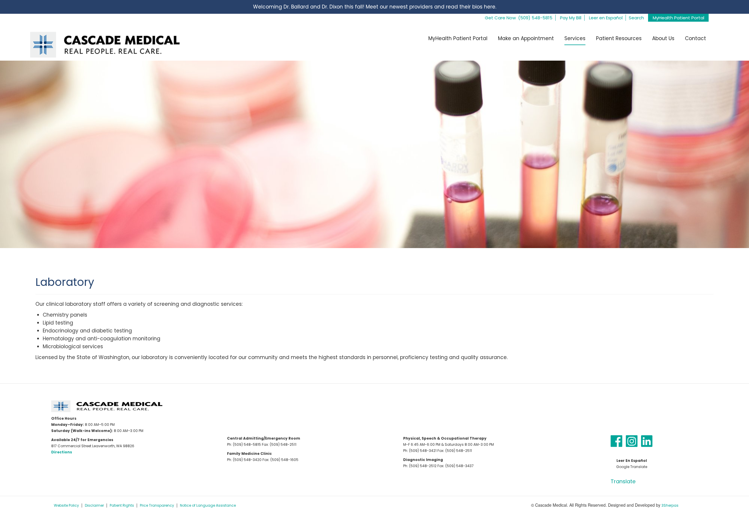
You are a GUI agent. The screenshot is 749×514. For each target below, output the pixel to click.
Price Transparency (157, 505)
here (489, 6)
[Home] (101, 44)
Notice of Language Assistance (208, 505)
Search (636, 18)
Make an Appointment (526, 38)
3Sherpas (670, 505)
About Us (663, 38)
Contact (695, 38)
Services (574, 38)
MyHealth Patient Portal (678, 18)
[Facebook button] (616, 440)
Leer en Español (606, 18)
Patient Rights (122, 505)
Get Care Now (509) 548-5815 (518, 18)
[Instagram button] (632, 440)
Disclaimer (94, 505)
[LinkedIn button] (647, 440)
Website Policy (66, 505)
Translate (623, 481)
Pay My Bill (570, 18)
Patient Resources (619, 38)
